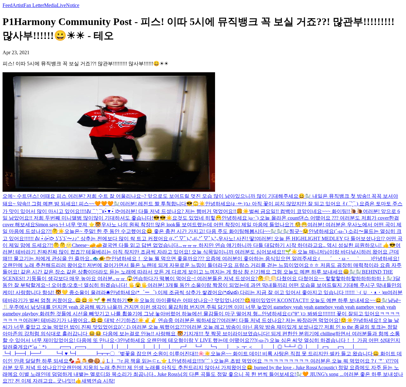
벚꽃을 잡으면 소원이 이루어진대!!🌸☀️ (165, 353)
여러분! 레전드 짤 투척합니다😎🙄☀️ (162, 203)
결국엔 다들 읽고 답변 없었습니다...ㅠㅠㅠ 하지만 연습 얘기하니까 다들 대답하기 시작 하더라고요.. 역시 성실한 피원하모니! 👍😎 (249, 245)
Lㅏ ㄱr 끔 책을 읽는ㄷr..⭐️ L (139, 361)
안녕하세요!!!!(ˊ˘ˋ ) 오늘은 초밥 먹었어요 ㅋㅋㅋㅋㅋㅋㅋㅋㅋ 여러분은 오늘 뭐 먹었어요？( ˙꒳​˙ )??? (283, 361)
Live (61, 5)
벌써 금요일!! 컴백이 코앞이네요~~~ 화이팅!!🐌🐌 (306, 211)
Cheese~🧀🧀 (87, 245)
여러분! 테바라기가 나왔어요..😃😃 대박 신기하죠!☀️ (83, 320)
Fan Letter (33, 5)
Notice (72, 5)
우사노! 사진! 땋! (237, 238)
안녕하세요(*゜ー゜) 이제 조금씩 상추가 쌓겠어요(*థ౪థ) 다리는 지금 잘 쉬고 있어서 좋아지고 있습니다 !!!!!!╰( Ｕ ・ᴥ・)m (248, 292)
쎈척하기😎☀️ (123, 300)
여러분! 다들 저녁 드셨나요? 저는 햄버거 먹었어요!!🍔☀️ (184, 211)
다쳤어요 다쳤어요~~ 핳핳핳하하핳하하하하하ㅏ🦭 (335, 278)
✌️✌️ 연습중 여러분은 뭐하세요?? (182, 320)
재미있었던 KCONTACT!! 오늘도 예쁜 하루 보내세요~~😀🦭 (319, 300)
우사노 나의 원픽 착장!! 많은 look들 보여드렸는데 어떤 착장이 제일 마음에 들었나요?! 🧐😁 (204, 224)
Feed (7, 5)
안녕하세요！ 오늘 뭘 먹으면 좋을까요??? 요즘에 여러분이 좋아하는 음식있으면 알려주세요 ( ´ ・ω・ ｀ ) (241, 258)
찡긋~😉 (299, 231)
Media (50, 5)
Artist (17, 5)
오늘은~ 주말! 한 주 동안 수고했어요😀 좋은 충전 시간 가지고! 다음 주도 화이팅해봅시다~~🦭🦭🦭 (176, 231)
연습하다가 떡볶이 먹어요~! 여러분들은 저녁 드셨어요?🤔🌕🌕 (205, 278)
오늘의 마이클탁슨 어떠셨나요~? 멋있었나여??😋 (195, 300)
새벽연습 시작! (98, 381)
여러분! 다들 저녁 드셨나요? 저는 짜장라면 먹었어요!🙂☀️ (287, 320)
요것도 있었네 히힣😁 (197, 218)
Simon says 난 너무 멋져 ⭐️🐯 (68, 224)
